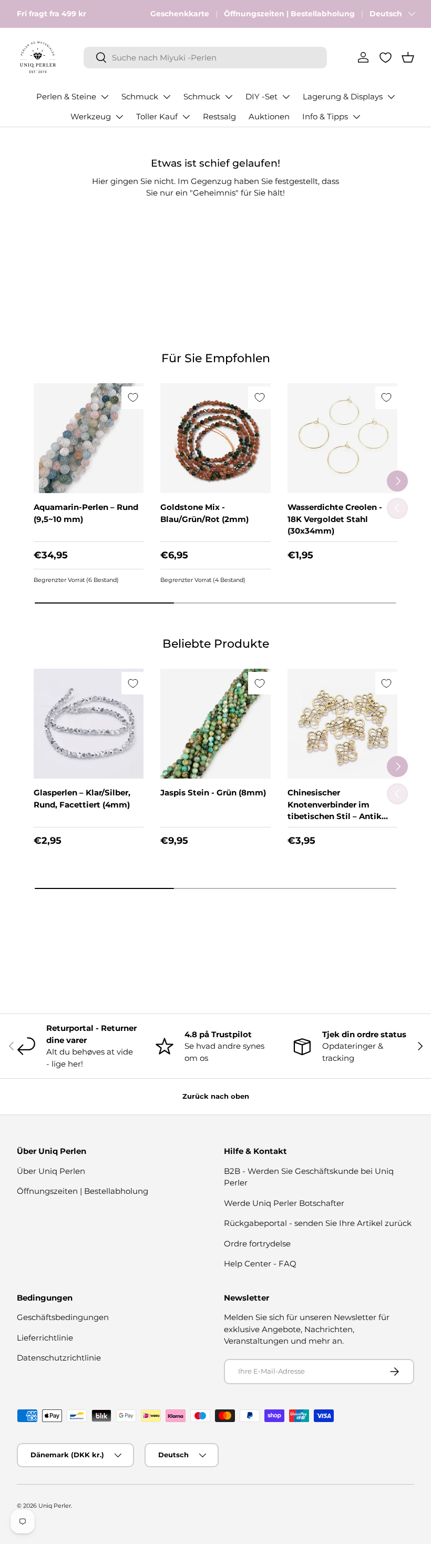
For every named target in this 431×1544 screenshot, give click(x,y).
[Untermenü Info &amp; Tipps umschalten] (356, 116)
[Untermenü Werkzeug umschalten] (119, 116)
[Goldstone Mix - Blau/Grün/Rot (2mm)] (215, 438)
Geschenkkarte (179, 13)
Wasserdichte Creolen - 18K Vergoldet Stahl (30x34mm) (335, 519)
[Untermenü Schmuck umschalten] (166, 96)
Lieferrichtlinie (45, 1338)
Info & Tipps (325, 116)
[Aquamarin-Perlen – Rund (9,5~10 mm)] (88, 438)
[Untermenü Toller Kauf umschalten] (186, 116)
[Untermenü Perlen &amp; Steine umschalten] (104, 96)
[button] (407, 57)
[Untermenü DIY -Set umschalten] (286, 96)
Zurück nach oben (215, 1096)
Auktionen (269, 116)
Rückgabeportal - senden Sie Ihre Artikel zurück (318, 1223)
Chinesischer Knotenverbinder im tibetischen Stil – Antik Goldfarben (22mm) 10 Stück (335, 816)
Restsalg (219, 116)
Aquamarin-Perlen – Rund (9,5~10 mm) (86, 513)
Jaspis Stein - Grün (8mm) (213, 792)
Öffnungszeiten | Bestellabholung (289, 13)
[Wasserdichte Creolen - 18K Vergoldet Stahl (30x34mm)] (342, 438)
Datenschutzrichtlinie (59, 1358)
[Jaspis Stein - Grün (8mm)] (215, 724)
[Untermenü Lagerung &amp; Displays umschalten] (391, 96)
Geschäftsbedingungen (63, 1317)
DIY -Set (261, 96)
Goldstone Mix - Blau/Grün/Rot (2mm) (204, 513)
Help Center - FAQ (260, 1264)
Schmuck (139, 96)
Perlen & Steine (66, 96)
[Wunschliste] (385, 57)
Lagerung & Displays (343, 96)
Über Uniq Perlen (51, 1171)
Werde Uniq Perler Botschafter (284, 1203)
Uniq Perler (54, 1505)
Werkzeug (90, 116)
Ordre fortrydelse (257, 1244)
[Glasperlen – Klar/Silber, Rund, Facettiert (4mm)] (88, 724)
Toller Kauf (157, 116)
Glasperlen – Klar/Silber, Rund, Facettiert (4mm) (82, 799)
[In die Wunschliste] (132, 397)
